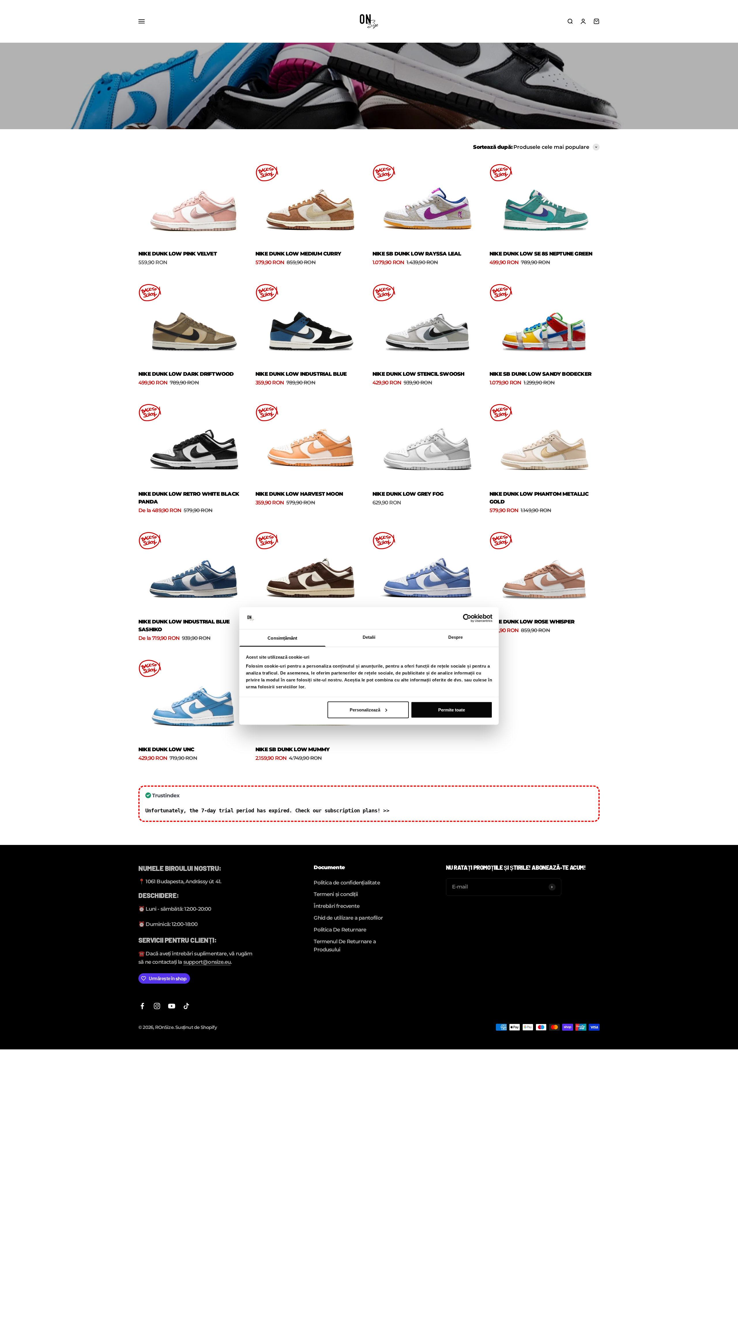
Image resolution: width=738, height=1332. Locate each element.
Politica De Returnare (340, 930)
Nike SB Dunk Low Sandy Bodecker (540, 374)
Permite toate (451, 709)
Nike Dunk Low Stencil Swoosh (418, 374)
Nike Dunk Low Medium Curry (298, 254)
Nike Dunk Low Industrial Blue (301, 374)
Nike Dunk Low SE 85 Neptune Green (541, 254)
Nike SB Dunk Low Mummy (292, 749)
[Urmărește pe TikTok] (186, 1006)
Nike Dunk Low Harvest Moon (299, 494)
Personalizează (365, 709)
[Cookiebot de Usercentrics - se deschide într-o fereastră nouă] (467, 618)
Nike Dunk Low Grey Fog (407, 494)
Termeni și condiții (336, 894)
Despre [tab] (455, 637)
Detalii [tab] (369, 637)
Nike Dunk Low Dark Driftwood (186, 374)
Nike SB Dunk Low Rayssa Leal (416, 254)
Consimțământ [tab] (282, 638)
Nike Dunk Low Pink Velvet (177, 254)
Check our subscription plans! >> (342, 810)
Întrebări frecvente (336, 906)
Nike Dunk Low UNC (166, 749)
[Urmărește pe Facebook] (142, 1006)
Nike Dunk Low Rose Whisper (532, 622)
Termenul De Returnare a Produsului (345, 945)
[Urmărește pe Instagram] (157, 1006)
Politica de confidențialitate (347, 883)
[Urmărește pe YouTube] (172, 1006)
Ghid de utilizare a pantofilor (348, 918)
